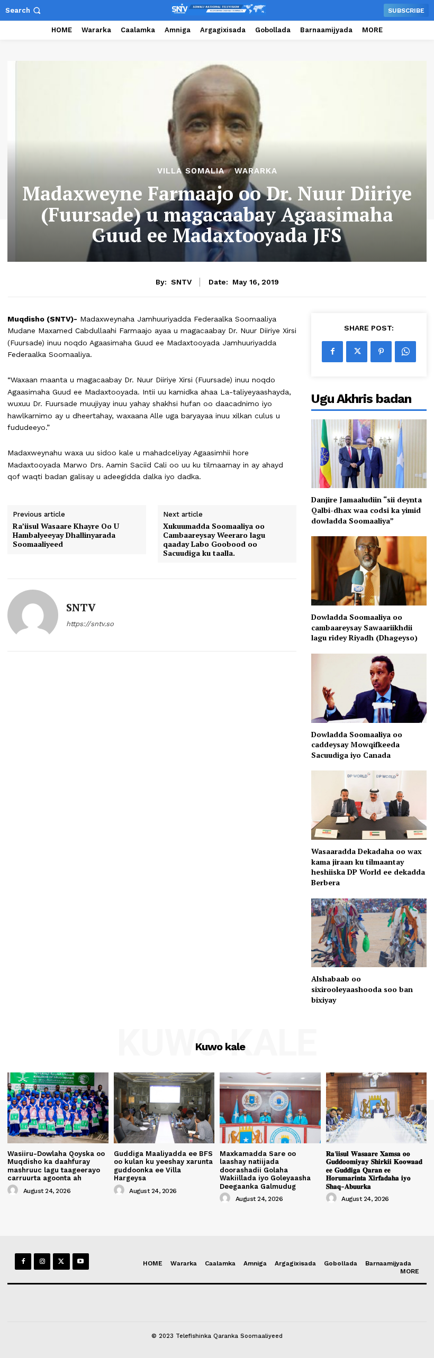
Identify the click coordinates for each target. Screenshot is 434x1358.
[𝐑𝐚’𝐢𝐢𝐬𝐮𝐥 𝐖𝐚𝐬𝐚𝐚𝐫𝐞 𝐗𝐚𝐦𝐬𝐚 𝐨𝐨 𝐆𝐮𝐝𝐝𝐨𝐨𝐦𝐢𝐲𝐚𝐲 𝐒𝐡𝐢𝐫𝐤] (376, 1107)
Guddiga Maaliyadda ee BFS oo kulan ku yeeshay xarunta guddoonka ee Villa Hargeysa (163, 1166)
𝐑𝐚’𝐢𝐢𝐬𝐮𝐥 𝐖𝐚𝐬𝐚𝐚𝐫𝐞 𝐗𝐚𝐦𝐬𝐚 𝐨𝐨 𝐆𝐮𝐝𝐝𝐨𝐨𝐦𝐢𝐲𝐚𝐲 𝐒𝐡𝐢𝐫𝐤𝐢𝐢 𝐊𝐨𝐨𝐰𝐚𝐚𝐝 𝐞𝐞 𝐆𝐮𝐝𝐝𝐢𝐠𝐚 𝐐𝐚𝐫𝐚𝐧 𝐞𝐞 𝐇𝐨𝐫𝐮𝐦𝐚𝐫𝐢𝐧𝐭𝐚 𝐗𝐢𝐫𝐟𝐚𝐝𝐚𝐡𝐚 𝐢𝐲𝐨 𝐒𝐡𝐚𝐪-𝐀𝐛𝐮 (374, 1170)
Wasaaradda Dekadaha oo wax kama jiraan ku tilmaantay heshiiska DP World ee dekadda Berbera (368, 866)
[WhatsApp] (405, 351)
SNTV (181, 282)
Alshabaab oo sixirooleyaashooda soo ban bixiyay (362, 989)
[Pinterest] (381, 351)
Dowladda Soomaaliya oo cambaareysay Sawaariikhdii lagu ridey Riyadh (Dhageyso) (364, 627)
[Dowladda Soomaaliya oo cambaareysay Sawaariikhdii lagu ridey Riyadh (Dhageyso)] (369, 570)
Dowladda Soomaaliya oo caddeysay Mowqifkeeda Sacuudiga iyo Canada (356, 744)
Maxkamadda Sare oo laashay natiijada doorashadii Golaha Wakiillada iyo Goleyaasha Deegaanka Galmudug (265, 1170)
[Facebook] (332, 351)
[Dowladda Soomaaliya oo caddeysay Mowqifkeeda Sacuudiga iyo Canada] (369, 688)
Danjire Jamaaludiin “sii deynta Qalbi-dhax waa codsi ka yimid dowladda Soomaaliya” (366, 509)
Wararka (255, 171)
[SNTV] (32, 615)
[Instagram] (42, 1261)
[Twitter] (356, 351)
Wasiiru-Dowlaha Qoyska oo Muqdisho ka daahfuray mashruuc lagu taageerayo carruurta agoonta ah (56, 1166)
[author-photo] (14, 1190)
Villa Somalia (190, 171)
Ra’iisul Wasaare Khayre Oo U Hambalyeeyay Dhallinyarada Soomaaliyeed (66, 535)
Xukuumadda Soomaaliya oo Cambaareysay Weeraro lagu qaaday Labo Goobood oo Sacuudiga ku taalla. (214, 539)
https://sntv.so (90, 624)
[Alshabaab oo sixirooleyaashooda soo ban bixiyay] (369, 933)
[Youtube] (81, 1261)
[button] (24, 10)
